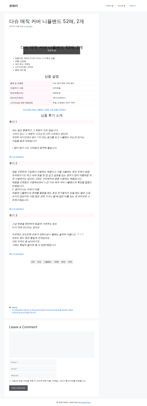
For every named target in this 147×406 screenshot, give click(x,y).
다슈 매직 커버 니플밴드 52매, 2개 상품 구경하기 (44, 110)
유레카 (13, 5)
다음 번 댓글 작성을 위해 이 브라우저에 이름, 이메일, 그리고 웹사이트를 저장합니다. (49, 381)
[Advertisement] (51, 38)
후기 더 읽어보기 (16, 157)
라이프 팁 (121, 6)
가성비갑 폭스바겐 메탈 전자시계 (24, 312)
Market (133, 6)
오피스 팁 (109, 6)
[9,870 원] (51, 53)
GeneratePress (84, 402)
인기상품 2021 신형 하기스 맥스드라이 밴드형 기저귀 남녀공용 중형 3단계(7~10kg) (42, 310)
